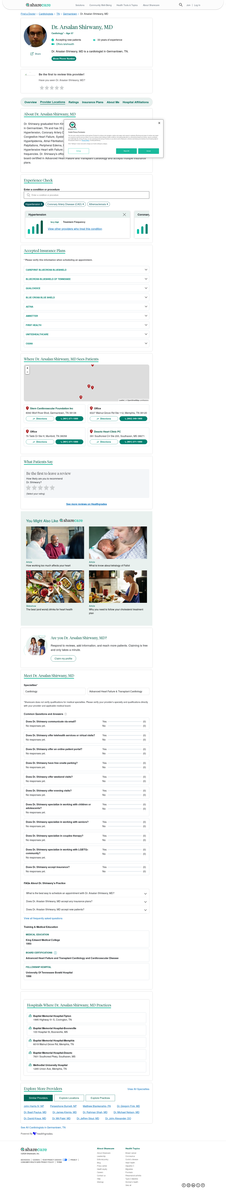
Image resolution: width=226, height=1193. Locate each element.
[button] (65, 714)
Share (38, 53)
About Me (113, 102)
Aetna (29, 306)
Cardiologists (46, 14)
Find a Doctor (28, 14)
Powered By (26, 1133)
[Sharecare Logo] (39, 4)
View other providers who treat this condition (75, 229)
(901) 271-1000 (70, 418)
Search (181, 5)
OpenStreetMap (133, 400)
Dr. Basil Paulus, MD (35, 1112)
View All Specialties (138, 1089)
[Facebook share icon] (183, 1186)
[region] (114, 138)
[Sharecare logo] (54, 1149)
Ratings (74, 102)
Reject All (126, 151)
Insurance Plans (92, 102)
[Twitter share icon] (198, 1186)
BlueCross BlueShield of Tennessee (48, 279)
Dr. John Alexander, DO (118, 1118)
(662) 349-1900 (134, 418)
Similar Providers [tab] (38, 1098)
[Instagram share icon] (188, 1186)
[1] (41, 87)
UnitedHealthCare (37, 334)
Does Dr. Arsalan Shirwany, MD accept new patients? (55, 909)
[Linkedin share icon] (193, 1186)
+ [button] (27, 368)
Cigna (29, 343)
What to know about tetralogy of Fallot (109, 565)
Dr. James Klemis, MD (65, 1112)
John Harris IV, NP (34, 1106)
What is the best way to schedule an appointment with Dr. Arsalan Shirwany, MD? (70, 893)
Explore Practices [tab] (100, 1098)
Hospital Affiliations (136, 102)
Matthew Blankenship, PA (97, 1106)
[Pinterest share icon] (202, 1186)
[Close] (159, 123)
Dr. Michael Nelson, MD (126, 1112)
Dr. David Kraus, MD (35, 1118)
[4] (56, 87)
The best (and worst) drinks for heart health (49, 609)
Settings (78, 151)
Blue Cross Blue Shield (40, 297)
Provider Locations (52, 102)
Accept (149, 151)
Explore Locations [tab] (69, 1098)
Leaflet (121, 400)
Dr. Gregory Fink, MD (128, 1106)
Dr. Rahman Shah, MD (95, 1112)
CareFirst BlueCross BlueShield (46, 269)
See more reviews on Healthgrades (86, 504)
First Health (33, 325)
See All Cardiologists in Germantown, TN (43, 1127)
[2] (46, 87)
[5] (62, 87)
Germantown (70, 14)
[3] (51, 87)
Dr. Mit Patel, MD (61, 1118)
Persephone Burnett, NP (63, 1106)
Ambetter (32, 315)
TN (58, 14)
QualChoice (33, 288)
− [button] (27, 372)
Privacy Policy (85, 140)
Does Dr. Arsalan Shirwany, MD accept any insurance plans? (59, 901)
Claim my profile (63, 658)
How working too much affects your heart (48, 565)
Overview (30, 102)
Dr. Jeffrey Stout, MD (88, 1118)
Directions (41, 418)
